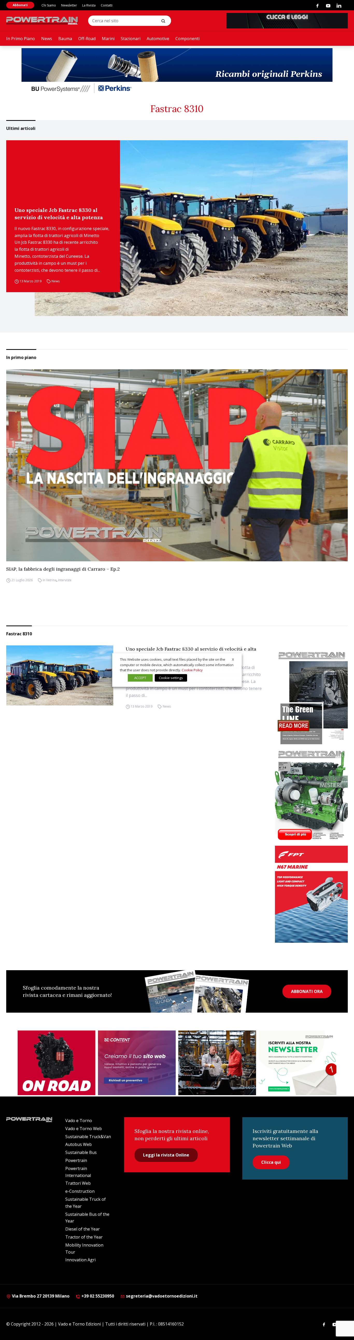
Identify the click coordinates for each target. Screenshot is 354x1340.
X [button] (233, 659)
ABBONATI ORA (307, 991)
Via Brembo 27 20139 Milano (40, 1296)
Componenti (187, 38)
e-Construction (80, 1191)
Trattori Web (78, 1183)
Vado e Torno (78, 1120)
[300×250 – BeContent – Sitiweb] (137, 1062)
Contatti (106, 5)
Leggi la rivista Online (166, 1155)
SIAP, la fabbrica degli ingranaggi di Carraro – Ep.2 (63, 569)
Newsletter (69, 5)
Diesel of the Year (82, 1229)
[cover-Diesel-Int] (311, 696)
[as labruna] (56, 1062)
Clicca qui (271, 1162)
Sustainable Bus (81, 1152)
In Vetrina (49, 580)
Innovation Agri (80, 1260)
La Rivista (89, 5)
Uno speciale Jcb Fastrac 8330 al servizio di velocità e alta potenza (59, 213)
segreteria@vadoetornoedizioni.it (161, 1296)
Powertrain (76, 1160)
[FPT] (311, 894)
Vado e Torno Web (83, 1128)
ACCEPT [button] (140, 677)
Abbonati (20, 5)
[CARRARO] (217, 1062)
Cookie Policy (192, 670)
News (46, 38)
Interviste (65, 580)
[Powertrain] (42, 21)
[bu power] (177, 71)
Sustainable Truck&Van (88, 1136)
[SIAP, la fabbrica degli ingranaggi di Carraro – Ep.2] (177, 465)
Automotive (158, 38)
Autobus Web (78, 1144)
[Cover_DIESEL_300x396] (311, 795)
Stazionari (130, 38)
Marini (108, 38)
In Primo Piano (20, 38)
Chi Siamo (48, 5)
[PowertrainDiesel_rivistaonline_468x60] (287, 20)
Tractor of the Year (84, 1237)
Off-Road (87, 38)
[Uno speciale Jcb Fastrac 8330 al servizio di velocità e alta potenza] (191, 228)
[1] (297, 1062)
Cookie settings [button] (171, 677)
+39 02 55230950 (97, 1296)
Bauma (65, 38)
